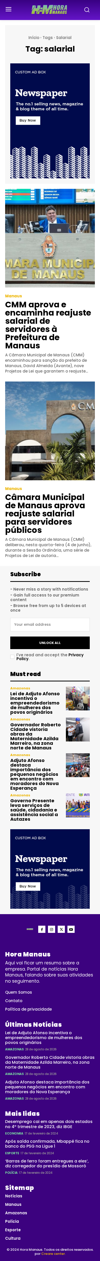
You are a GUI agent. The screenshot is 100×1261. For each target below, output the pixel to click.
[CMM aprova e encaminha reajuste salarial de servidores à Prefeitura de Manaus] (50, 238)
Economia (14, 1133)
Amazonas (20, 688)
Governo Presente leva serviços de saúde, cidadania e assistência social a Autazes (34, 809)
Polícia (11, 1172)
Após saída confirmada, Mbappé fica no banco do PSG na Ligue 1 (47, 1143)
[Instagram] (51, 929)
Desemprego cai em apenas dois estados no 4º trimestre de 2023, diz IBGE (49, 1124)
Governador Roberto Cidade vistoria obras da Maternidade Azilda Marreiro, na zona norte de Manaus (35, 736)
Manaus (13, 296)
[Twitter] (61, 929)
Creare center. (53, 1253)
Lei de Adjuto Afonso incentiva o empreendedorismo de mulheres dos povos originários (35, 702)
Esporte (12, 1153)
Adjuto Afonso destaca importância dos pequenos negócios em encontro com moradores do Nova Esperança (34, 774)
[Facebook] (41, 929)
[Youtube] (71, 929)
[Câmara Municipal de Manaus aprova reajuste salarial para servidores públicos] (50, 431)
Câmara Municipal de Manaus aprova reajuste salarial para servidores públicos (45, 513)
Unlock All (50, 642)
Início (33, 37)
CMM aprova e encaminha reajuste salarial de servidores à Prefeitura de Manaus (48, 325)
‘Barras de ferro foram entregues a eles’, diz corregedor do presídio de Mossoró (47, 1163)
